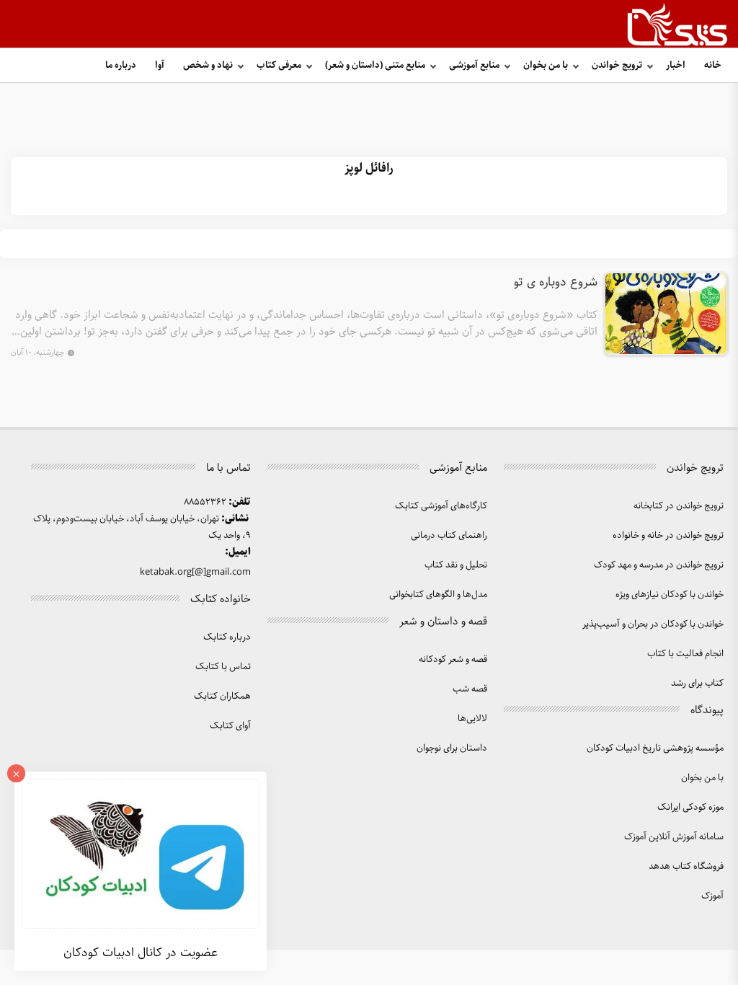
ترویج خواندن (617, 65)
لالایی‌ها (472, 718)
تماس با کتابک (223, 666)
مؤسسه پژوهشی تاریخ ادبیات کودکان (655, 748)
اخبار (675, 65)
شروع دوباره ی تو (555, 283)
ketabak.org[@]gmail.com (195, 572)
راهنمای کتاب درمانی (449, 535)
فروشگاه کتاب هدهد (686, 866)
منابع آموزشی (474, 65)
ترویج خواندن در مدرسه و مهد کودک (659, 565)
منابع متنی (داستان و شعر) (375, 65)
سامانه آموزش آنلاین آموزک (674, 837)
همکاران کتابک (222, 696)
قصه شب (470, 689)
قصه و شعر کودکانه (453, 659)
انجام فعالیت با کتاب (685, 653)
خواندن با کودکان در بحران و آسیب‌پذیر (653, 624)
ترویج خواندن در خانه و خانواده (668, 535)
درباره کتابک (227, 637)
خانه (712, 65)
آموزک (712, 896)
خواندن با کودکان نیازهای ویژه (669, 594)
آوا (159, 65)
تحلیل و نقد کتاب (455, 565)
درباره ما (120, 65)
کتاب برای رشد (697, 683)
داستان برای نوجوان (452, 748)
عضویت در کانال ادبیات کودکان (140, 952)
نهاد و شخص (208, 65)
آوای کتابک (230, 725)
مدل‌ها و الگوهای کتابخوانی (438, 594)
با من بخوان (545, 65)
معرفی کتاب (279, 65)
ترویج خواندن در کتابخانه (678, 506)
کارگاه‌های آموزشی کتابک (441, 506)
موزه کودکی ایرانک (690, 807)
